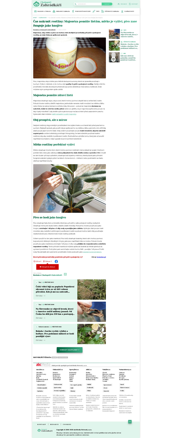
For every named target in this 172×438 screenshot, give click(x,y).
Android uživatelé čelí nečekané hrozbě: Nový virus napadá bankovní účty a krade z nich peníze (110, 399)
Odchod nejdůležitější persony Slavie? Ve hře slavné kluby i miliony (76, 407)
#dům (89, 390)
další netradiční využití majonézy (64, 114)
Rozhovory (56, 376)
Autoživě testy (41, 374)
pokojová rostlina (62, 357)
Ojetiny (38, 376)
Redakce (54, 424)
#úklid (89, 384)
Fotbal (71, 376)
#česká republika (59, 390)
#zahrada (90, 387)
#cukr (122, 390)
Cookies (67, 424)
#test (105, 388)
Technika (105, 379)
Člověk (105, 372)
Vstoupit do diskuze (48, 267)
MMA (71, 379)
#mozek (106, 391)
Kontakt (41, 424)
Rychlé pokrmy (124, 379)
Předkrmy (122, 376)
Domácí (55, 372)
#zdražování (58, 384)
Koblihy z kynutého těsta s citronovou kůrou (125, 401)
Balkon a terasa (44, 11)
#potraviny (57, 387)
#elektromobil (42, 388)
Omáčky (121, 374)
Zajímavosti (129, 11)
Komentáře (56, 374)
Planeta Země (107, 376)
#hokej (72, 391)
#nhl (71, 388)
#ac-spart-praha (76, 385)
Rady (37, 378)
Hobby (88, 372)
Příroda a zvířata (108, 378)
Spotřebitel (57, 378)
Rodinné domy (90, 379)
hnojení (54, 357)
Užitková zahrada (112, 11)
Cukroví (121, 372)
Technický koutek (42, 379)
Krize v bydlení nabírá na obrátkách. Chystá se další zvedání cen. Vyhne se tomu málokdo (93, 399)
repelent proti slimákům (92, 252)
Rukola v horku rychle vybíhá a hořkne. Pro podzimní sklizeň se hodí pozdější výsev (55, 333)
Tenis (71, 381)
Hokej (71, 378)
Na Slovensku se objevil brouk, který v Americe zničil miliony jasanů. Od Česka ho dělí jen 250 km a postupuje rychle (130, 38)
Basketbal (72, 372)
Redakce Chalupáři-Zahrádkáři (44, 30)
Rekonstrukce (91, 376)
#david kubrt (41, 385)
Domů (35, 17)
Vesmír (105, 381)
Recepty (122, 378)
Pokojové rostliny (83, 11)
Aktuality (39, 372)
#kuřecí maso (124, 387)
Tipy (97, 11)
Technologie (57, 379)
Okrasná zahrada (63, 11)
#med (122, 384)
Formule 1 (72, 374)
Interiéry (89, 374)
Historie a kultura (109, 374)
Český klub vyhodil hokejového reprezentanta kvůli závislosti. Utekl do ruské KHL (75, 399)
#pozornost (108, 385)
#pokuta (40, 391)
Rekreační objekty (92, 378)
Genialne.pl (101, 257)
